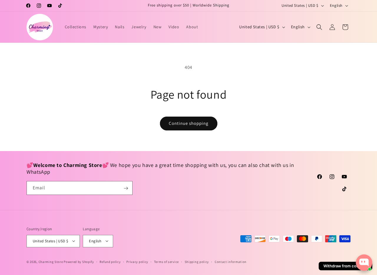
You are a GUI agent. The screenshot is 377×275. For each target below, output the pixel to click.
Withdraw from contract (345, 266)
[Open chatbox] (364, 262)
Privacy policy (137, 261)
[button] (319, 27)
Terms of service (166, 261)
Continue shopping (189, 123)
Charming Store (51, 261)
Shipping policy (197, 261)
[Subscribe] (125, 188)
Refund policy (110, 261)
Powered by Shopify (79, 261)
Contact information (231, 261)
